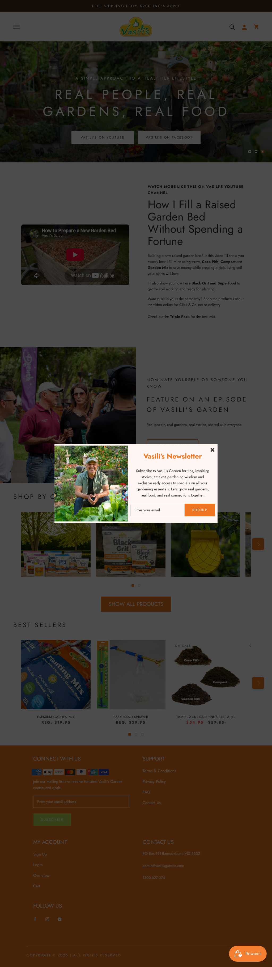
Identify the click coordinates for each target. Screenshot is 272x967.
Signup (199, 510)
